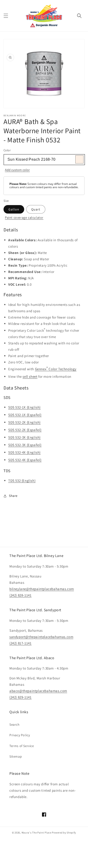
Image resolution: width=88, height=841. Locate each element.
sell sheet (30, 376)
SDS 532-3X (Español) (25, 445)
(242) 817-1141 (20, 643)
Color (7, 150)
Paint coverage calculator (24, 217)
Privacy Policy (19, 735)
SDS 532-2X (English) (24, 422)
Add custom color (17, 170)
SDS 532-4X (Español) (25, 460)
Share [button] (13, 496)
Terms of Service (21, 746)
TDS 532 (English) (21, 480)
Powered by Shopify (64, 832)
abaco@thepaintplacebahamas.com (38, 691)
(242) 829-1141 (20, 697)
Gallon (13, 209)
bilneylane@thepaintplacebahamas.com (41, 589)
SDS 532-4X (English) (24, 452)
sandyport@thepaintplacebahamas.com (41, 637)
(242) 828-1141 (20, 595)
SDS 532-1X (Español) (25, 415)
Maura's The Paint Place (36, 832)
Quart (35, 209)
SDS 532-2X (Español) (25, 430)
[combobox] (44, 159)
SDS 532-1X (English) (24, 407)
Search (14, 724)
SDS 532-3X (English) (24, 437)
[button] (6, 16)
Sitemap (15, 756)
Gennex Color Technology (56, 368)
